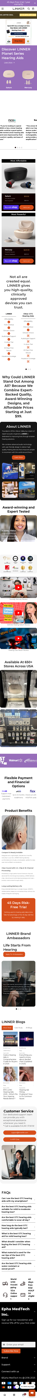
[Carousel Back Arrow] (4, 534)
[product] (4, 1395)
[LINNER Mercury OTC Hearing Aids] (28, 78)
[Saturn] (18, 176)
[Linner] (18, 9)
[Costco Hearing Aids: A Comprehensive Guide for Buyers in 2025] (10, 1039)
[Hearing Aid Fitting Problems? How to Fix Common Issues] (26, 1074)
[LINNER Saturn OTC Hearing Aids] (9, 78)
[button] (33, 8)
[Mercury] (18, 230)
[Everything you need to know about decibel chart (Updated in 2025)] (26, 1039)
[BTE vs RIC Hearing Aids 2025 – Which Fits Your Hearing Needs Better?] (10, 1074)
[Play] (18, 587)
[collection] (14, 1395)
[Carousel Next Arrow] (32, 534)
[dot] (15, 147)
